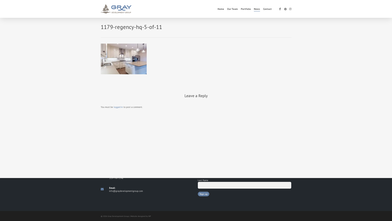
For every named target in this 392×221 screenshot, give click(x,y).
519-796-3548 (116, 178)
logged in (118, 107)
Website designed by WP (141, 216)
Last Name (203, 180)
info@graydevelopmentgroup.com (126, 191)
